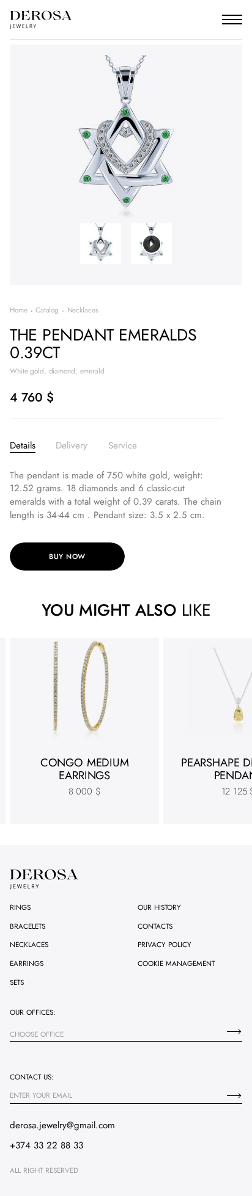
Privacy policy (164, 944)
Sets (17, 982)
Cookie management (176, 963)
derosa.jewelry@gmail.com (62, 1125)
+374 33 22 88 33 (46, 1145)
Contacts (155, 926)
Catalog (47, 309)
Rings (20, 907)
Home (19, 309)
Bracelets (27, 926)
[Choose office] (234, 1031)
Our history (159, 907)
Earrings (26, 963)
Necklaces (29, 944)
